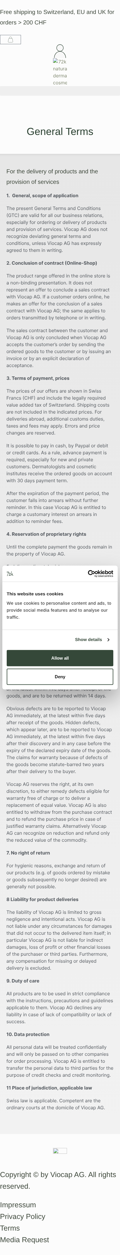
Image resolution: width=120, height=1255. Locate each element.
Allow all (60, 657)
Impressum (18, 1205)
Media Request (24, 1240)
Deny (60, 676)
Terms (10, 1228)
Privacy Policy (22, 1217)
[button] (60, 91)
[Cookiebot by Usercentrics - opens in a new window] (87, 573)
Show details (88, 639)
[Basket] (10, 39)
